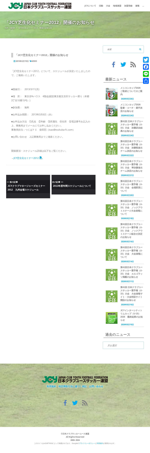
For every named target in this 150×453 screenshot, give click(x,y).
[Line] (145, 73)
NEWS (12, 28)
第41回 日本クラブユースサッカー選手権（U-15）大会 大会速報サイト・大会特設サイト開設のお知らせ (131, 293)
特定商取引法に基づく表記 (73, 386)
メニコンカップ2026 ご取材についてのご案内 (131, 91)
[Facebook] (145, 66)
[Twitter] (145, 59)
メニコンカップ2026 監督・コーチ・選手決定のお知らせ (131, 107)
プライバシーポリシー (87, 443)
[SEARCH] (140, 49)
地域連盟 (117, 5)
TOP (6, 28)
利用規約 (51, 386)
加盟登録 (128, 5)
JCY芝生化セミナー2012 (26, 158)
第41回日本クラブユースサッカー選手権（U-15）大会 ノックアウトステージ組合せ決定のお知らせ (131, 230)
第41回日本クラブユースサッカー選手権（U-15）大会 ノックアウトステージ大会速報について (131, 207)
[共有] (145, 80)
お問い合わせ (96, 386)
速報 (137, 5)
